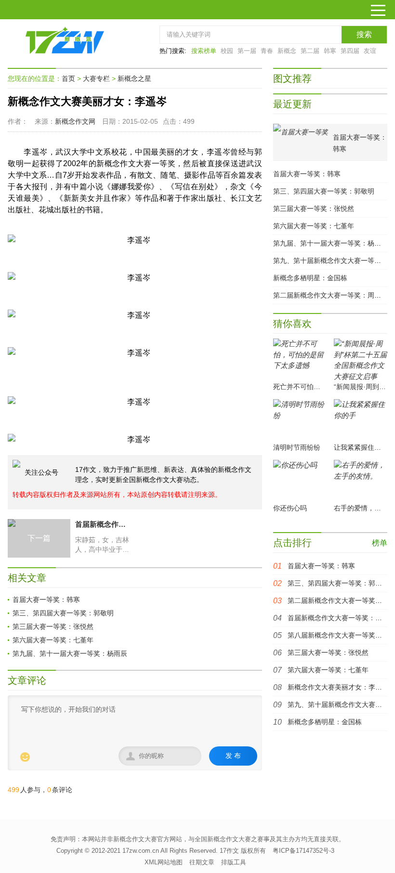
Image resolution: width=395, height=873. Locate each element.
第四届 (350, 50)
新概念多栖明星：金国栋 (310, 278)
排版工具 (233, 862)
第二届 (310, 50)
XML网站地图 (164, 862)
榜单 (379, 543)
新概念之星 (134, 78)
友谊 (370, 50)
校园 (227, 50)
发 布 (233, 755)
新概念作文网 (75, 121)
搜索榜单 (203, 50)
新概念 (286, 50)
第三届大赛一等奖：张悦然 (53, 626)
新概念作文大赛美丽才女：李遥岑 (338, 687)
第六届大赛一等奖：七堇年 (53, 640)
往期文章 (201, 862)
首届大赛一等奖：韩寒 (46, 599)
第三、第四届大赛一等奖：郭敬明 (63, 613)
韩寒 (330, 50)
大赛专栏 (96, 78)
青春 (267, 50)
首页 (68, 78)
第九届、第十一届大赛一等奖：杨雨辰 (70, 653)
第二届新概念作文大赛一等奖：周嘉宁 (330, 295)
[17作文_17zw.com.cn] (65, 40)
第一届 (246, 50)
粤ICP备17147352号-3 (303, 850)
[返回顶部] (345, 776)
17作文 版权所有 (243, 850)
